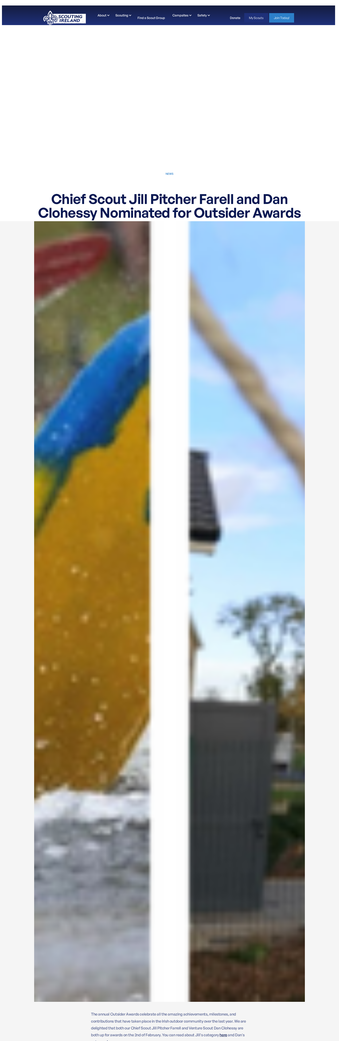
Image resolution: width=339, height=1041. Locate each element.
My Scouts (256, 18)
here (223, 1034)
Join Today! (281, 18)
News (169, 173)
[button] (103, 15)
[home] (64, 17)
